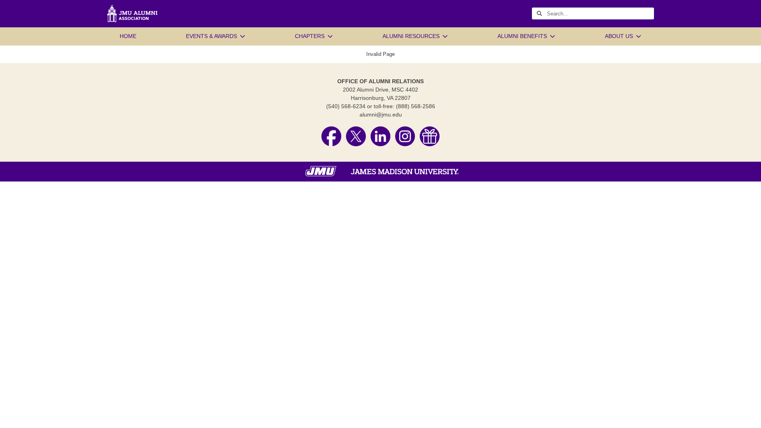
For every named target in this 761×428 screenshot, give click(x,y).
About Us (619, 36)
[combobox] (600, 13)
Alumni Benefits (522, 36)
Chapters (310, 36)
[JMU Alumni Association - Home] (132, 13)
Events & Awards (211, 36)
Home (128, 36)
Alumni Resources (411, 36)
